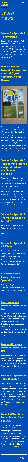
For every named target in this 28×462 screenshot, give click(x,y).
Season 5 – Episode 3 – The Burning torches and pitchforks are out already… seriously (14, 167)
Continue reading (14, 151)
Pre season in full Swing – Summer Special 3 (11, 276)
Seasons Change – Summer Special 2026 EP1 (13, 347)
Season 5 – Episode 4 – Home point (13, 34)
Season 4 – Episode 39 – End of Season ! (14, 377)
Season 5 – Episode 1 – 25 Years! (13, 244)
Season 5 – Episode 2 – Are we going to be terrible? (13, 217)
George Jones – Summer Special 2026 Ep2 (13, 305)
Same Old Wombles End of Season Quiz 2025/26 (12, 417)
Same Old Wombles (4, 3)
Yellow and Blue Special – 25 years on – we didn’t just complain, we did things (13, 73)
